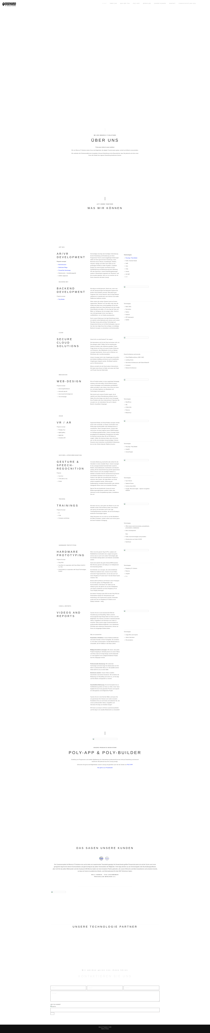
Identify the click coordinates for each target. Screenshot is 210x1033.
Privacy (107, 1028)
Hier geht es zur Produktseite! (105, 767)
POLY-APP (129, 764)
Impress (103, 1028)
